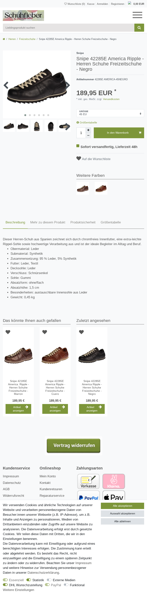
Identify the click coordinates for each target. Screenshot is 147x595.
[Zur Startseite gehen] (4, 39)
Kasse (90, 3)
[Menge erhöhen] (88, 130)
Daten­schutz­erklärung (43, 572)
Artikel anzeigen (18, 409)
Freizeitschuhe (27, 39)
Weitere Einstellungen (18, 590)
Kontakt (45, 483)
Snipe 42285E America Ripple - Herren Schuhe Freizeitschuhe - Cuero (55, 387)
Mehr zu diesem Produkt (47, 222)
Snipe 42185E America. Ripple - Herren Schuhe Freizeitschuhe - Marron (18, 387)
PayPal (56, 585)
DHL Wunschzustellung (25, 585)
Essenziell (16, 580)
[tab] (15, 223)
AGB (6, 489)
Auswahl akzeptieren (122, 513)
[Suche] (139, 28)
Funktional (77, 585)
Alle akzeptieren (122, 505)
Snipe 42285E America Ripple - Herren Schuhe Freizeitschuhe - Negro (92, 387)
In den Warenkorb (118, 132)
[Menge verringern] (88, 135)
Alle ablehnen (122, 521)
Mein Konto (48, 476)
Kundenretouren (51, 489)
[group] (82, 188)
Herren (12, 39)
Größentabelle (88, 122)
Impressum (11, 476)
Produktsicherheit (83, 222)
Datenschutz (12, 483)
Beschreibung (15, 222)
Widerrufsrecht (13, 495)
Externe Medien (64, 580)
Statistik (38, 580)
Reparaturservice (52, 495)
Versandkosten (110, 99)
